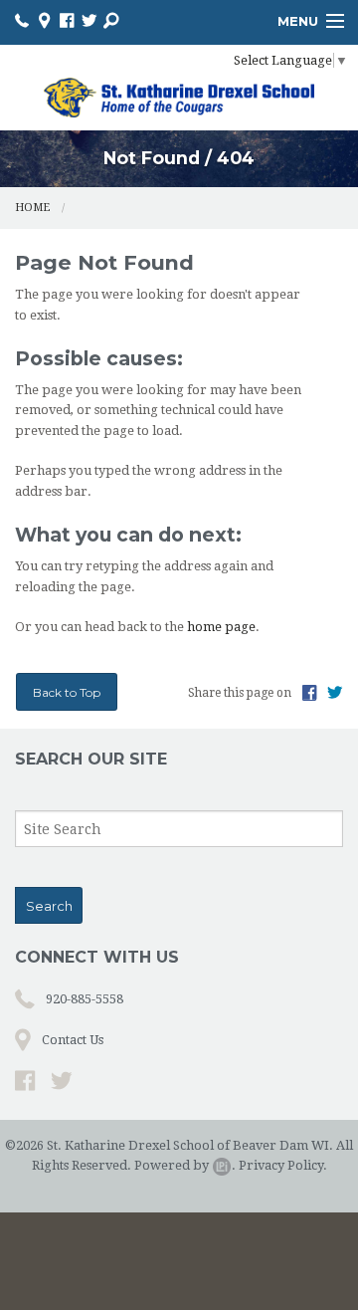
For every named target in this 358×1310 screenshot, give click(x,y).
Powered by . (185, 1165)
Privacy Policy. (283, 1165)
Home (32, 207)
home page (221, 626)
